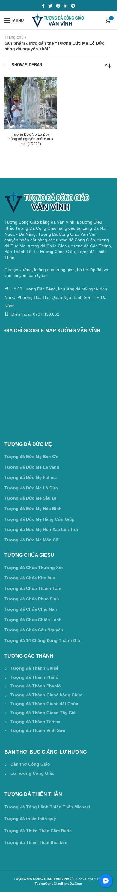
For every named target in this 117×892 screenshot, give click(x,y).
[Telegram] (73, 6)
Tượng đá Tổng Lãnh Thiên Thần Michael (47, 806)
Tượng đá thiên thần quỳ (30, 818)
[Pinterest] (58, 6)
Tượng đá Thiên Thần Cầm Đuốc (38, 830)
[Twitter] (50, 6)
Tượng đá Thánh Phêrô (34, 677)
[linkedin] (65, 6)
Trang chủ (14, 37)
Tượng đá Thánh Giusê (34, 668)
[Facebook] (43, 6)
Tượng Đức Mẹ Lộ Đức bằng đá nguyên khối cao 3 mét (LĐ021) (31, 139)
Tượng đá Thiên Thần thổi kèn (36, 842)
